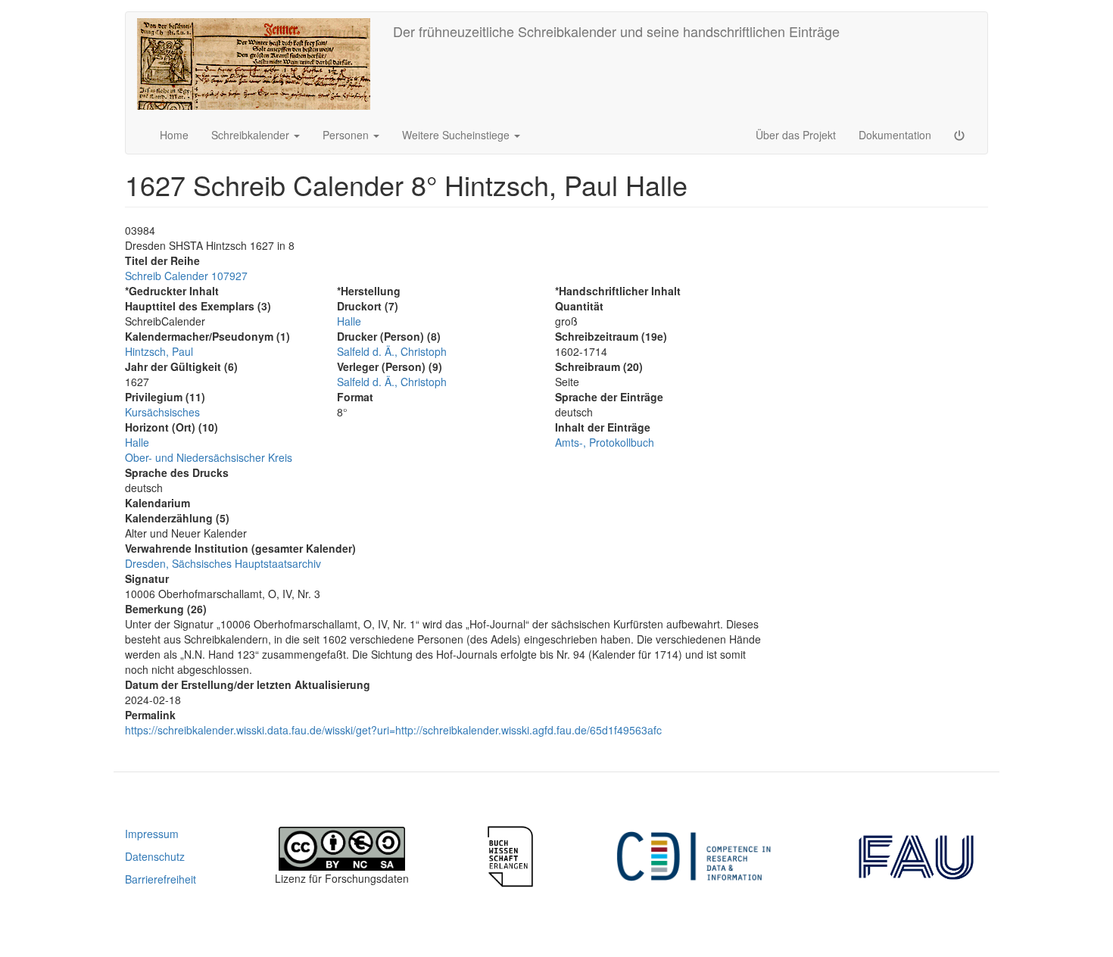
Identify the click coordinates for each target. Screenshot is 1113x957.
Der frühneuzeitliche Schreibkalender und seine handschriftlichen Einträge (616, 31)
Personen (347, 134)
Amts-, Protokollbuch (604, 442)
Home (174, 134)
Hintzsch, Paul (159, 351)
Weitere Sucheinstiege (457, 134)
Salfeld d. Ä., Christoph (392, 351)
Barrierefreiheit (160, 879)
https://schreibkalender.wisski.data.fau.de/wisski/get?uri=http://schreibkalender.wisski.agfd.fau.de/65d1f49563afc (393, 729)
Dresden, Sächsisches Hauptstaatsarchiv (223, 563)
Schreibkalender (251, 134)
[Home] (259, 64)
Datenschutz (155, 856)
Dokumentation (895, 134)
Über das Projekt (796, 134)
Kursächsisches (162, 411)
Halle (137, 442)
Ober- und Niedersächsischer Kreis (208, 457)
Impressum (152, 833)
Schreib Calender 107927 (186, 275)
